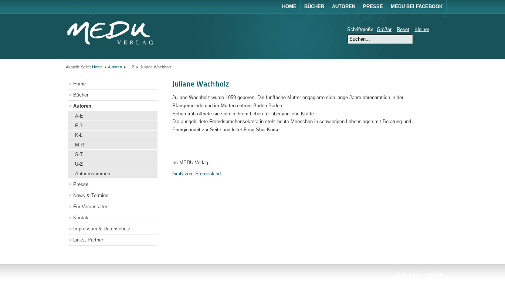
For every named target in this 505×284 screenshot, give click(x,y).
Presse (373, 6)
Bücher (314, 6)
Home (289, 6)
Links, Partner (88, 240)
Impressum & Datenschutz (102, 228)
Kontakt (81, 217)
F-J (78, 125)
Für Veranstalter (90, 206)
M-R (79, 145)
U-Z (131, 67)
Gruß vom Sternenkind (196, 173)
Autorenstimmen (92, 173)
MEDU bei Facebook (417, 6)
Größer (384, 29)
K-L (78, 135)
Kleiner (421, 29)
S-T (79, 154)
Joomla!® (432, 274)
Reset (403, 29)
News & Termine (90, 195)
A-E (79, 116)
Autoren (343, 6)
